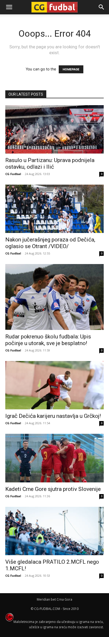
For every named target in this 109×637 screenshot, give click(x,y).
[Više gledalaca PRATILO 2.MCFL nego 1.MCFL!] (54, 531)
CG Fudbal (13, 174)
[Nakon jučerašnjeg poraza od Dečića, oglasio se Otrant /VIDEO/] (54, 209)
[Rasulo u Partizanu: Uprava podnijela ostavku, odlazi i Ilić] (54, 129)
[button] (101, 7)
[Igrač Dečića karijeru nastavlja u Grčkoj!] (54, 385)
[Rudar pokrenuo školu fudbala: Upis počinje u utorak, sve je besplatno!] (54, 297)
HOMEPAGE (71, 69)
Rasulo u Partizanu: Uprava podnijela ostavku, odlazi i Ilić (49, 163)
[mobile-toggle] (9, 7)
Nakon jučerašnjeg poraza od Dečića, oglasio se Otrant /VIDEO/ (50, 242)
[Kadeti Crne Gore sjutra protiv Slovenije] (54, 458)
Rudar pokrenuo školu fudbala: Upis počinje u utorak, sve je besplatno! (48, 339)
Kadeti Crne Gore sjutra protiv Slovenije (53, 489)
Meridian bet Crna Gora (54, 599)
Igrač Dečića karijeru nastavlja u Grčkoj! (53, 416)
